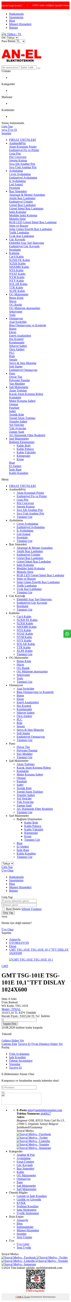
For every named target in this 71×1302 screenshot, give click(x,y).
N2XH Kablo (17, 263)
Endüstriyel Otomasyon (23, 370)
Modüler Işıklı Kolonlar (23, 215)
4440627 (45, 1113)
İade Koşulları (17, 1057)
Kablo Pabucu (25, 449)
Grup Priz (15, 153)
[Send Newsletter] (3, 1092)
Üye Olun (7, 870)
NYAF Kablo (17, 273)
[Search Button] (38, 68)
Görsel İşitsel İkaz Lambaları (26, 208)
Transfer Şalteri (18, 421)
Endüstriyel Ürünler (21, 201)
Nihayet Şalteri (18, 345)
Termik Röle (16, 414)
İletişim (13, 27)
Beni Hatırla (13, 909)
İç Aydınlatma (17, 181)
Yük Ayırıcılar (17, 428)
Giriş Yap (7, 867)
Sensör (13, 359)
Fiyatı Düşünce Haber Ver (47, 1044)
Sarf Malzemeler (19, 438)
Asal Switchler (18, 321)
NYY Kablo (16, 280)
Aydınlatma (16, 170)
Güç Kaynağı (17, 239)
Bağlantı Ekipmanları (21, 442)
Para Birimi (8, 41)
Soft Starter (16, 366)
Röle (12, 356)
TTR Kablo (16, 287)
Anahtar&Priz (17, 143)
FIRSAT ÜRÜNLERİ (22, 139)
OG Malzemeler (18, 294)
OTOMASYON (19, 942)
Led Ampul (16, 184)
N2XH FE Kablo (19, 260)
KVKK (21, 1202)
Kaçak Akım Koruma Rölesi (26, 394)
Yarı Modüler (17, 383)
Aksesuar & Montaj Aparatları (27, 194)
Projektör (14, 187)
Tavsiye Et (24, 1044)
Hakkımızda (16, 13)
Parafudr (14, 407)
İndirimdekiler (25, 1227)
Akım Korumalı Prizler (23, 146)
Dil (3, 37)
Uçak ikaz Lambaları (21, 236)
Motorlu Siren (17, 218)
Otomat (13, 404)
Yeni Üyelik (24, 1247)
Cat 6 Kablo (16, 256)
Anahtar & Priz (26, 1154)
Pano (12, 373)
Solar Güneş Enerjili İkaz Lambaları (30, 229)
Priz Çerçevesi (17, 157)
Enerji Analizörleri (20, 335)
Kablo (20, 1172)
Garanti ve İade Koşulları (32, 1196)
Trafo (12, 315)
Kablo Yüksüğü (26, 452)
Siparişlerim (16, 17)
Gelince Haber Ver (13, 1040)
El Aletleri (15, 466)
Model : (11, 1009)
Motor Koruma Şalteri (22, 400)
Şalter (12, 411)
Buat (12, 462)
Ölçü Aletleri (16, 349)
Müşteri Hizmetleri (20, 24)
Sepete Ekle (9, 1023)
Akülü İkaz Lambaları (22, 198)
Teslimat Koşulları (27, 1206)
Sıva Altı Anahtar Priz (22, 163)
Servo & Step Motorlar (22, 363)
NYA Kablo (16, 270)
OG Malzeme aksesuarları (24, 308)
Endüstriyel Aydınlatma (23, 177)
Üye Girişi (23, 1244)
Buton (12, 328)
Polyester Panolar (19, 380)
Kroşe (20, 459)
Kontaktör (15, 397)
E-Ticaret (26, 1297)
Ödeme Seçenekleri (20, 1060)
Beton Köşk (16, 297)
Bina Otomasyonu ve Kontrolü (27, 325)
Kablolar (14, 253)
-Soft (18, 1297)
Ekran (12, 332)
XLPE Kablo (17, 291)
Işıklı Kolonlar (17, 212)
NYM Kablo (16, 277)
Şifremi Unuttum (31, 909)
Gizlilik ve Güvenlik (29, 1199)
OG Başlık (15, 304)
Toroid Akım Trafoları (22, 418)
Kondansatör (16, 342)
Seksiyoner (15, 311)
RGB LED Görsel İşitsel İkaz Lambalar (33, 222)
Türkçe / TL (14, 34)
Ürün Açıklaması (19, 1053)
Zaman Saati (16, 431)
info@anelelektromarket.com (44, 1110)
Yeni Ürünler (24, 1237)
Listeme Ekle (9, 1044)
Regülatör (15, 249)
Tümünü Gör (24, 516)
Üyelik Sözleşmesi (28, 1213)
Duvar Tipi (15, 376)
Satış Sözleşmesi (26, 1209)
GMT (5, 966)
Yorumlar (14, 1064)
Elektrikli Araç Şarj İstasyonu (26, 242)
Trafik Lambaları (19, 232)
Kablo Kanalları (18, 473)
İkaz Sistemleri (18, 191)
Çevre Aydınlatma (20, 174)
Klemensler (23, 455)
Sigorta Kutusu (18, 160)
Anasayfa (14, 939)
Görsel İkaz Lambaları (22, 205)
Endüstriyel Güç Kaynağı (24, 246)
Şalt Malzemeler (18, 387)
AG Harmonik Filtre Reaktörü (27, 435)
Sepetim (21, 1233)
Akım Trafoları (18, 390)
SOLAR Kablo (18, 284)
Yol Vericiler (16, 424)
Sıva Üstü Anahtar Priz (23, 167)
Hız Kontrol (16, 339)
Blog (12, 20)
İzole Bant (15, 469)
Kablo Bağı (23, 445)
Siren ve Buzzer (18, 225)
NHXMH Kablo (19, 266)
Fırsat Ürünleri (25, 1161)
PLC (12, 352)
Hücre (12, 301)
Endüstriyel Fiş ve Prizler (24, 150)
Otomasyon (16, 318)
